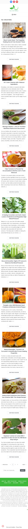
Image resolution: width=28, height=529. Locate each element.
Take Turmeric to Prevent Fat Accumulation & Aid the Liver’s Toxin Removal (14, 170)
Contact (22, 482)
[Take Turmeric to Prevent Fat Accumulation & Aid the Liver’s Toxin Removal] (14, 152)
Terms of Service (22, 481)
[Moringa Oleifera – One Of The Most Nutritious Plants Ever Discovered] (14, 109)
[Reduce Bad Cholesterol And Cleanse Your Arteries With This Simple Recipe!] (14, 378)
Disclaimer (15, 482)
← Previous (4, 464)
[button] (14, 14)
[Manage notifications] (3, 526)
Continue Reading (14, 59)
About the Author (12, 481)
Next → (25, 464)
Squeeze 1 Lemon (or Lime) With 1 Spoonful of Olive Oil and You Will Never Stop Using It (14, 437)
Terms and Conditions (10, 527)
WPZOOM (25, 506)
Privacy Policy (7, 482)
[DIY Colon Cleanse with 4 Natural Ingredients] (14, 65)
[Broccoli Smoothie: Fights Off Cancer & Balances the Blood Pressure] (14, 244)
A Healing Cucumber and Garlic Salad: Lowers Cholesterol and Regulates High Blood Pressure (14, 216)
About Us (4, 481)
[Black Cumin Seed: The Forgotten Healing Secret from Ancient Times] (14, 23)
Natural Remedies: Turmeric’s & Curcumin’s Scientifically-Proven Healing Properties (14, 351)
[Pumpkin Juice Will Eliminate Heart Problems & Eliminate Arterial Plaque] (14, 288)
